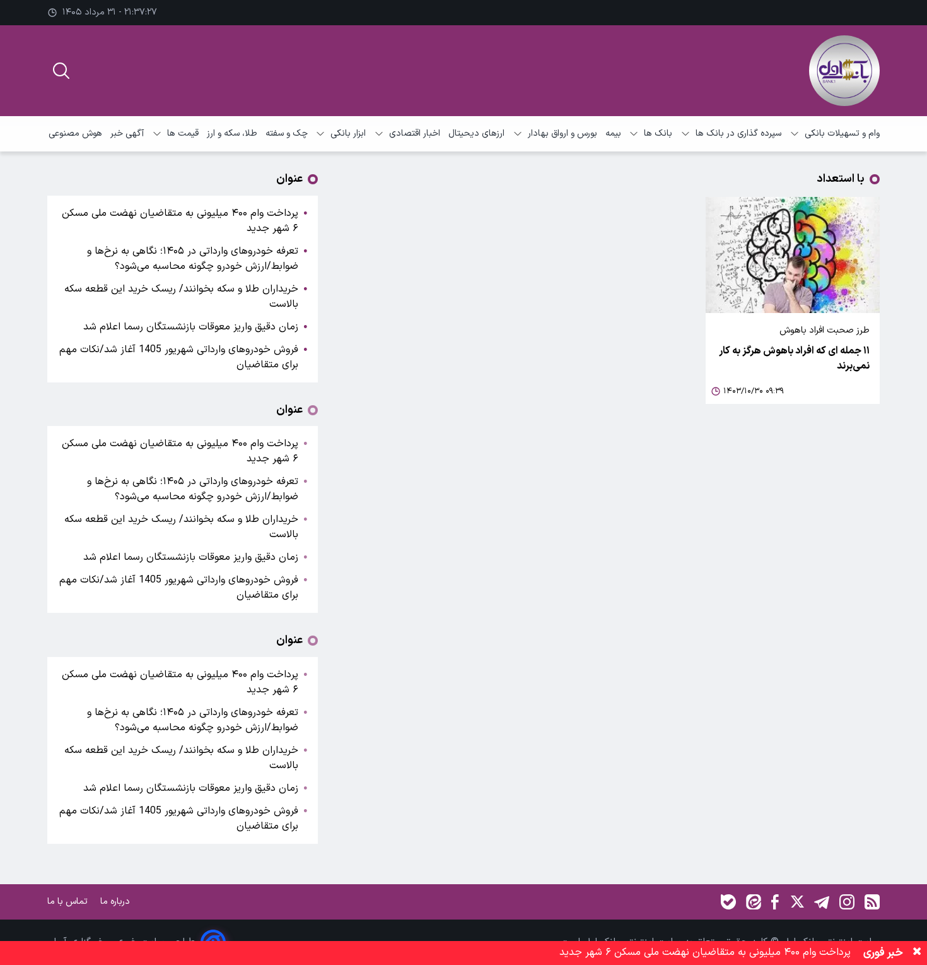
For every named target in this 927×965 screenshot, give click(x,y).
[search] (61, 70)
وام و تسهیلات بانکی (842, 133)
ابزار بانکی (348, 133)
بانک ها (658, 133)
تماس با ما (68, 901)
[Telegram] (821, 901)
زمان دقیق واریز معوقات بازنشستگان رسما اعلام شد (189, 326)
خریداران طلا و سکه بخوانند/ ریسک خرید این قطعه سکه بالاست (181, 296)
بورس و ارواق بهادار (562, 133)
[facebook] (775, 901)
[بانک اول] (844, 70)
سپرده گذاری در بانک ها (738, 133)
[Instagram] (846, 901)
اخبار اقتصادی (414, 133)
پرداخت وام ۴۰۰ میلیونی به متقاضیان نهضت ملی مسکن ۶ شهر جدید (180, 221)
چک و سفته (286, 133)
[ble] (728, 901)
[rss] (872, 901)
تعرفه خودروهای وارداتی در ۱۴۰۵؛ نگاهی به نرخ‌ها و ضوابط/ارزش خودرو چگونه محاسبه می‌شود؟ (192, 259)
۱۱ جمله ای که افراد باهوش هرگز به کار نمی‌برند (794, 358)
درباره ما (116, 901)
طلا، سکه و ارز (232, 133)
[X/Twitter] (796, 901)
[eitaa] (753, 901)
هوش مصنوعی (75, 133)
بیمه (613, 133)
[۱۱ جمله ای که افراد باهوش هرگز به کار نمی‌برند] (793, 255)
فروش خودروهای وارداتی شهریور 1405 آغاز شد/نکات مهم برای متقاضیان (178, 357)
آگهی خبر (127, 133)
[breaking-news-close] (916, 953)
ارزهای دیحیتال (476, 133)
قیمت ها (183, 133)
